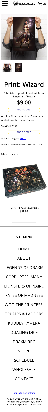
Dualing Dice (24, 332)
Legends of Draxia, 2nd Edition (24, 208)
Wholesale (24, 369)
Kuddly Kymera (24, 323)
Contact (24, 378)
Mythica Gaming (27, 4)
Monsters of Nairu (24, 286)
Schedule (24, 360)
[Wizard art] (18, 67)
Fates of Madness (24, 295)
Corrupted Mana (24, 276)
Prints (23, 138)
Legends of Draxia (24, 267)
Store (24, 351)
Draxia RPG (24, 341)
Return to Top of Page (24, 392)
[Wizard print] (7, 67)
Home (24, 249)
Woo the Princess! (24, 304)
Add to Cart (24, 109)
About (24, 258)
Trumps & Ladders (24, 314)
